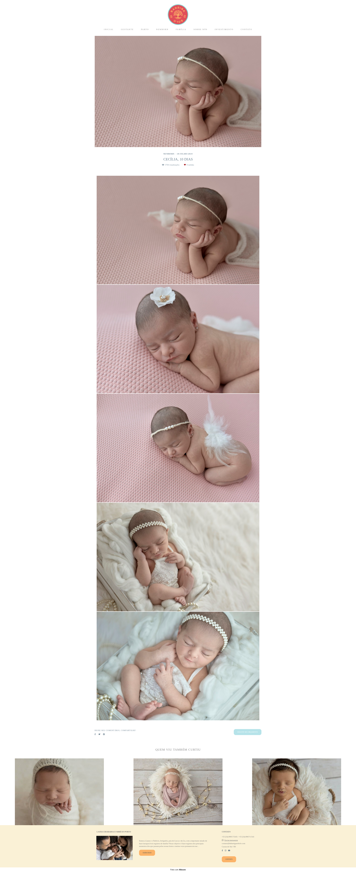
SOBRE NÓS (200, 29)
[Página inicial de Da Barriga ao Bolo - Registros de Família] (178, 13)
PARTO (145, 29)
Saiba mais (147, 853)
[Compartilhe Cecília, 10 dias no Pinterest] (104, 734)
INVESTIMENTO (224, 29)
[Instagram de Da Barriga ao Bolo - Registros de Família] (225, 850)
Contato (229, 859)
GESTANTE (127, 29)
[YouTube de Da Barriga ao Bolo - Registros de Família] (229, 850)
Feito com (178, 870)
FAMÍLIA (181, 29)
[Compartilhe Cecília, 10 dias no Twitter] (99, 734)
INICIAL (109, 29)
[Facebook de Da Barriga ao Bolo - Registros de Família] (222, 850)
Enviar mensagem (231, 840)
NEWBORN (162, 29)
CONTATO (246, 29)
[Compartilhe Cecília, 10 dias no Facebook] (95, 734)
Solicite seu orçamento (247, 732)
